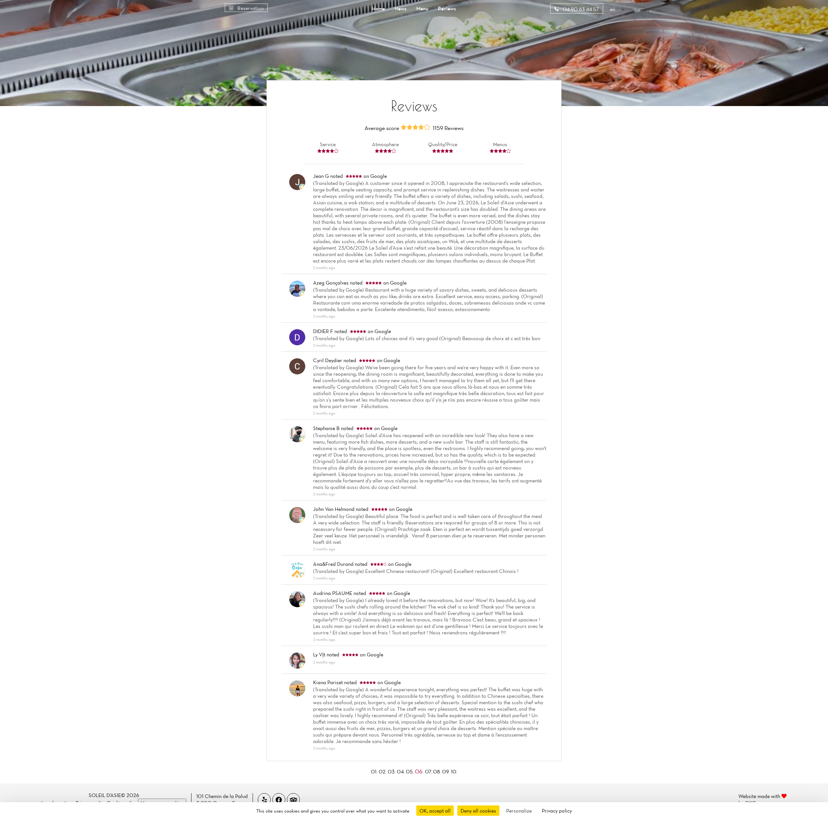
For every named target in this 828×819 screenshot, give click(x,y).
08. (437, 771)
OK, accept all (435, 810)
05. (410, 771)
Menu (422, 8)
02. (383, 771)
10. (454, 771)
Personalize (519, 810)
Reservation (250, 8)
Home (378, 8)
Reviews (447, 8)
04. (401, 771)
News (401, 8)
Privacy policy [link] (557, 810)
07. (429, 771)
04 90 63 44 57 (580, 9)
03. (392, 771)
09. (446, 771)
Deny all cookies (478, 810)
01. (375, 771)
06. (420, 771)
